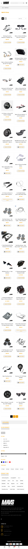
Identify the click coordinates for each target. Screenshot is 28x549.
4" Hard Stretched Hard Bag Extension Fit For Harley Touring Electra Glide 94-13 (7, 247)
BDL (8, 483)
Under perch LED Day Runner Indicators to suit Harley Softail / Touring (7, 90)
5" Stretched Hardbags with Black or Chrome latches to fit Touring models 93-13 (7, 299)
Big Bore (12, 483)
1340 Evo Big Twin (5, 477)
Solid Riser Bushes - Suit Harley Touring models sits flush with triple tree (7, 220)
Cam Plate (4, 486)
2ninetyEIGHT (13, 477)
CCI (17, 483)
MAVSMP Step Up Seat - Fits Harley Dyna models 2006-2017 (21, 142)
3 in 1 (19, 477)
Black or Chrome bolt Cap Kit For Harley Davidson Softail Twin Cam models (7, 325)
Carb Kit (13, 486)
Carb (9, 486)
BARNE (21, 480)
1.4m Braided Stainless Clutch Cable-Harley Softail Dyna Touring (20, 194)
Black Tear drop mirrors (7, 376)
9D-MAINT (4, 480)
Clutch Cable (12, 489)
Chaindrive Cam (5, 489)
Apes (17, 480)
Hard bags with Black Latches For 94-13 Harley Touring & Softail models (21, 60)
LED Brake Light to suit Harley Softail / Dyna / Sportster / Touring (20, 299)
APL (13, 480)
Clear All (3, 432)
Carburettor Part (20, 486)
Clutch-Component (20, 489)
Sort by (20, 18)
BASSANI (3, 483)
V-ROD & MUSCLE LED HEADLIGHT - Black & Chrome (7, 142)
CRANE (21, 483)
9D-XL (9, 480)
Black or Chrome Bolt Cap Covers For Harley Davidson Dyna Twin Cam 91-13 (20, 90)
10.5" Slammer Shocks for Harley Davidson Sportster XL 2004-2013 (7, 194)
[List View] (5, 18)
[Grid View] (3, 18)
